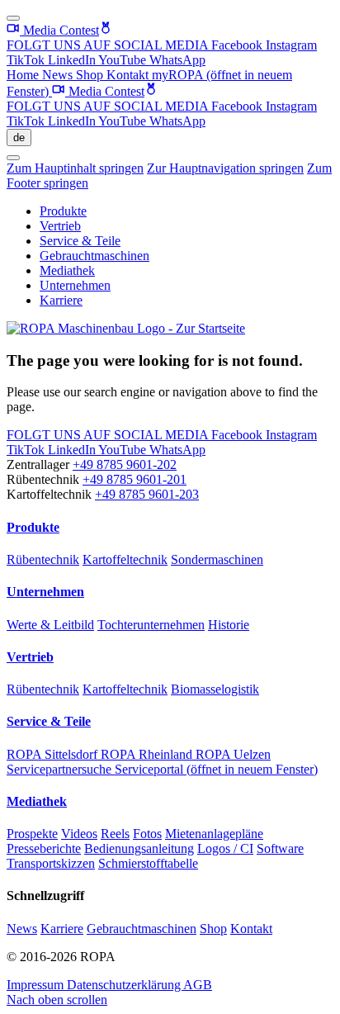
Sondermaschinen (217, 559)
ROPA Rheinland (148, 754)
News (59, 75)
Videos (79, 834)
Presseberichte (44, 848)
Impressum (37, 985)
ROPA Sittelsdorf (54, 754)
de (19, 137)
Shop (91, 75)
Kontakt (129, 75)
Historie (228, 625)
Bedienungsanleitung (139, 848)
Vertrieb (60, 226)
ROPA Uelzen (233, 754)
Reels (115, 834)
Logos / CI (225, 848)
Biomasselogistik (215, 689)
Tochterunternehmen (151, 625)
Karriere (61, 300)
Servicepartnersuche (61, 769)
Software (280, 848)
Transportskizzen (51, 863)
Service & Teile (80, 241)
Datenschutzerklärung (125, 985)
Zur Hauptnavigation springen (225, 168)
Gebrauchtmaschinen (94, 256)
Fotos (147, 834)
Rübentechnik (43, 559)
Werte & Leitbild (50, 625)
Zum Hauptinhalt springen (75, 168)
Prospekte (32, 834)
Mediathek (67, 270)
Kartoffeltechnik (125, 559)
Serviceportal (216, 769)
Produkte (63, 211)
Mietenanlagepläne (214, 834)
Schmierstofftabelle (148, 863)
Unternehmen (75, 285)
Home (24, 75)
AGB (197, 985)
